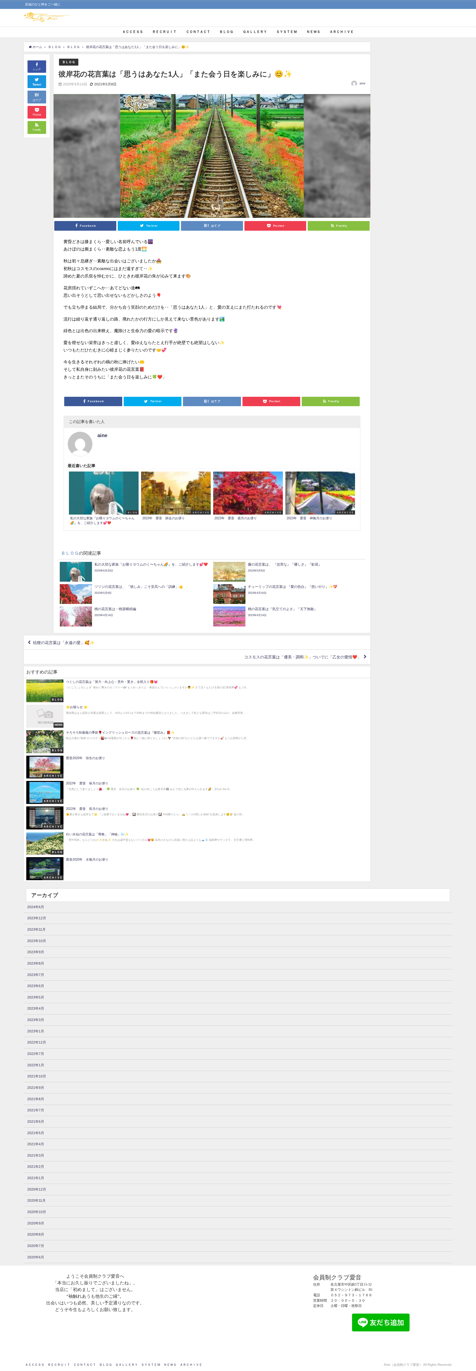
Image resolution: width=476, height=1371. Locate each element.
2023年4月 (35, 1008)
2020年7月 (35, 1245)
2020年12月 (36, 1189)
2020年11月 (36, 1200)
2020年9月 (35, 1223)
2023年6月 (35, 986)
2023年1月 (35, 1031)
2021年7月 (35, 1110)
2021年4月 (35, 1144)
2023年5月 (35, 997)
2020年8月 (35, 1234)
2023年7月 (35, 974)
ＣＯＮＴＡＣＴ (198, 31)
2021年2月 (35, 1166)
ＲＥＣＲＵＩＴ (164, 31)
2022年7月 (35, 1053)
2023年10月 (36, 941)
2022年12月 (36, 1042)
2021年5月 (35, 1133)
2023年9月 (35, 952)
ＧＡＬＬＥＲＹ (255, 31)
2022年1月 (35, 1065)
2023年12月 (36, 918)
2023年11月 (36, 929)
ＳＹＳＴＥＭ (286, 31)
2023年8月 (35, 963)
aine (362, 83)
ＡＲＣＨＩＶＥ (341, 31)
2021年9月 (35, 1087)
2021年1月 (35, 1178)
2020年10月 (36, 1212)
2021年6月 (35, 1121)
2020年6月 (35, 1257)
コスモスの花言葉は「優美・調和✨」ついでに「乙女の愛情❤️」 (302, 657)
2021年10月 (36, 1076)
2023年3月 (35, 1020)
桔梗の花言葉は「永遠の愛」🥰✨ (63, 643)
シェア (37, 69)
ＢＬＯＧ (226, 31)
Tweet (36, 84)
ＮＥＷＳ (313, 31)
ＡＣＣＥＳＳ (132, 31)
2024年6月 (35, 907)
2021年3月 (35, 1155)
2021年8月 (35, 1099)
